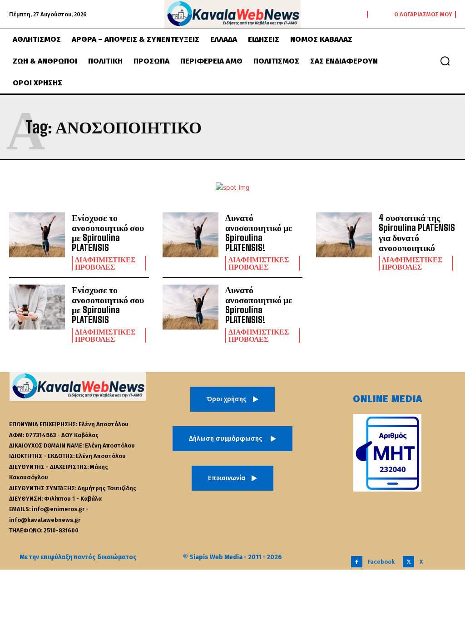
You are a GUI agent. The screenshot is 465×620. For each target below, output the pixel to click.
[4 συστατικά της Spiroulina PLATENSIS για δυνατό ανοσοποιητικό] (344, 234)
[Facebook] (356, 561)
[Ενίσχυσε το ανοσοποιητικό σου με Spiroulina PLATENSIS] (37, 234)
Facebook (381, 561)
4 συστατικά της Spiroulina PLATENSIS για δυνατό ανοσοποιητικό (417, 232)
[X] (408, 561)
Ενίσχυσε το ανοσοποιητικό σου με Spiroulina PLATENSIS (108, 232)
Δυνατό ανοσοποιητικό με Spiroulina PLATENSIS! (258, 232)
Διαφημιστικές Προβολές (105, 263)
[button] (445, 61)
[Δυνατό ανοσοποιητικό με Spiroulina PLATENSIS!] (190, 234)
